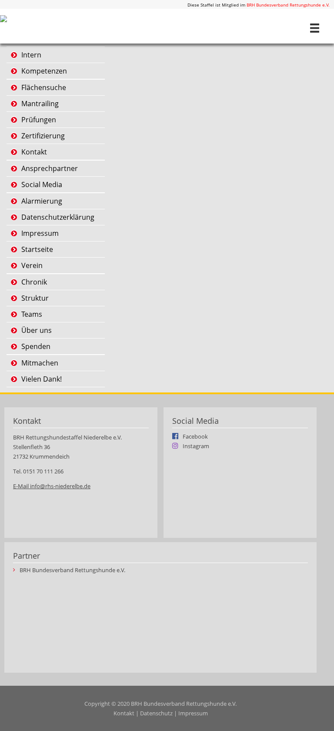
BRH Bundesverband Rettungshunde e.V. (288, 5)
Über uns (36, 330)
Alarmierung (41, 201)
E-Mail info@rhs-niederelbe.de (51, 486)
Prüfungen (38, 119)
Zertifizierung (43, 136)
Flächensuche (43, 87)
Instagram (196, 445)
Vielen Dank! (41, 379)
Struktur (35, 298)
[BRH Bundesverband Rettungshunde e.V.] (3, 18)
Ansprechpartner (49, 168)
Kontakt (34, 152)
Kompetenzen (44, 71)
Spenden (35, 346)
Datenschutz (156, 713)
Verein (32, 265)
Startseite (37, 249)
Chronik (34, 282)
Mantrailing (40, 103)
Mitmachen (39, 363)
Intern (31, 55)
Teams (31, 314)
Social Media (41, 184)
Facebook (195, 436)
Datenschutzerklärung (57, 217)
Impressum (40, 233)
